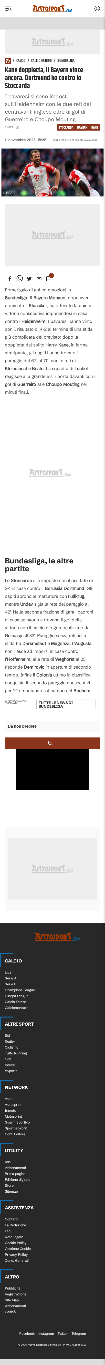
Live (8, 972)
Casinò (10, 1312)
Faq (7, 1231)
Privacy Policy (16, 1254)
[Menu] (8, 8)
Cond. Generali (17, 1260)
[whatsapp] (19, 279)
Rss (7, 1162)
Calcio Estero (41, 61)
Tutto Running (16, 1053)
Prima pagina (15, 1173)
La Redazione (15, 1225)
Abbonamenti (15, 1168)
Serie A (11, 978)
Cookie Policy (16, 1243)
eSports (11, 1071)
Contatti (11, 1219)
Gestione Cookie (18, 1248)
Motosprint (13, 1116)
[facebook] (10, 279)
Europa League (17, 996)
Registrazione (15, 1294)
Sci (7, 1035)
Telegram (79, 1333)
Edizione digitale (17, 1179)
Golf (8, 1059)
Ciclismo (11, 1047)
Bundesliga (66, 61)
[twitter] (29, 279)
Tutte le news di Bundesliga (56, 704)
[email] (39, 279)
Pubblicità (13, 1288)
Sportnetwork (16, 1128)
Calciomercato (16, 1007)
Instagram (46, 1333)
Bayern (82, 127)
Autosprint (13, 1104)
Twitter (63, 1333)
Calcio (21, 61)
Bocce (10, 1065)
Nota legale (14, 1237)
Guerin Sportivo (17, 1122)
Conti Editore (15, 1134)
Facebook (27, 1333)
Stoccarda (66, 127)
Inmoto (10, 1110)
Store (9, 1185)
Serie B (10, 984)
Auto (8, 1098)
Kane (94, 127)
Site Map (12, 1300)
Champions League (20, 990)
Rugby (10, 1041)
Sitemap (11, 1191)
